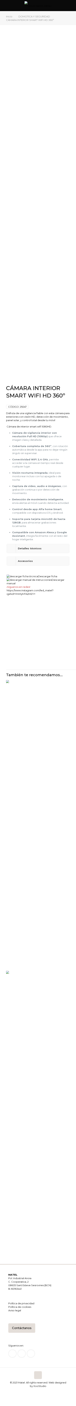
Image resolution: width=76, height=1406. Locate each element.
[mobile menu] (71, 5)
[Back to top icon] (38, 1375)
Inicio (9, 16)
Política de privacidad (21, 1303)
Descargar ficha (47, 576)
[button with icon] (12, 1353)
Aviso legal (14, 1310)
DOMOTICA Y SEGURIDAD (34, 16)
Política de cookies (19, 1306)
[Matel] (38, 5)
